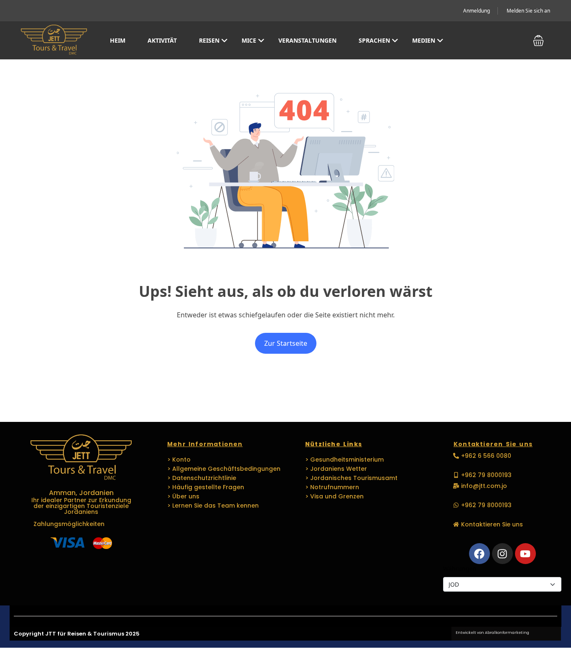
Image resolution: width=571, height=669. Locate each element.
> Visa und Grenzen (334, 496)
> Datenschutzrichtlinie (201, 478)
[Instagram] (502, 553)
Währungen (460, 568)
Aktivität (162, 40)
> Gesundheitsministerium (344, 459)
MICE (249, 40)
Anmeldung (476, 10)
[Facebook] (479, 553)
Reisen (209, 40)
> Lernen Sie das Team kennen (213, 505)
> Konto (179, 459)
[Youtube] (525, 553)
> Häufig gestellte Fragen (205, 487)
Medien (423, 40)
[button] (538, 40)
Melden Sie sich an (528, 10)
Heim (117, 40)
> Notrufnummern (332, 487)
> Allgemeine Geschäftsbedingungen (223, 469)
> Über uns (183, 496)
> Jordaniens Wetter (336, 469)
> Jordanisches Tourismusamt (351, 478)
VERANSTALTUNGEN (307, 40)
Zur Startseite (285, 343)
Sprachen (374, 40)
